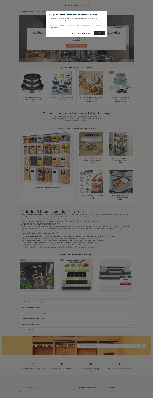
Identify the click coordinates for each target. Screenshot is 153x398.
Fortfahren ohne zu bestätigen (81, 33)
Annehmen (99, 33)
